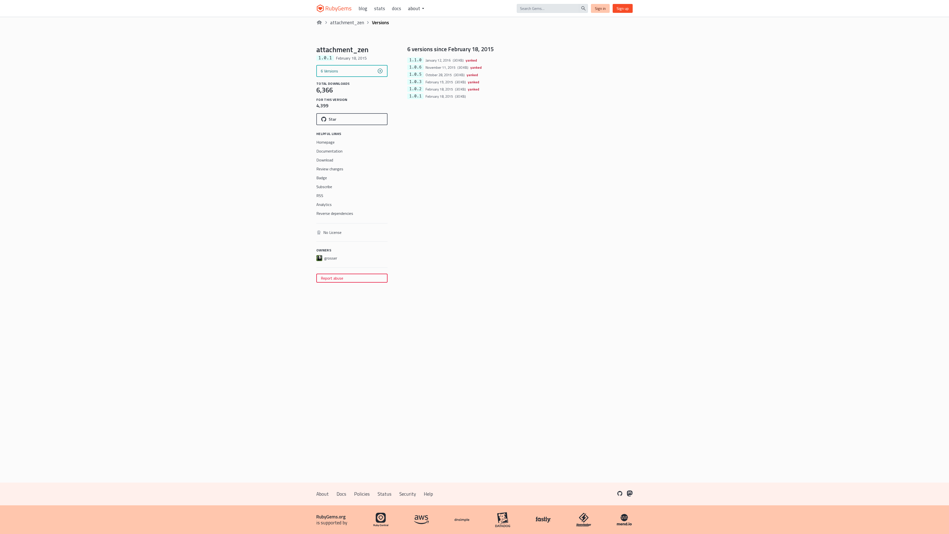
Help (428, 493)
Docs (396, 8)
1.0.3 (415, 81)
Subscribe (324, 187)
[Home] (319, 22)
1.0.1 (415, 96)
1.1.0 (415, 60)
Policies (362, 493)
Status (384, 493)
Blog (363, 8)
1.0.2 (415, 89)
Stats (379, 8)
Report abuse (332, 278)
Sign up (623, 8)
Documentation (329, 151)
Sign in (600, 8)
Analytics (324, 204)
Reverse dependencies (334, 213)
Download (324, 160)
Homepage (325, 142)
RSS (319, 196)
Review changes (329, 169)
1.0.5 (415, 74)
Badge (321, 178)
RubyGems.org (331, 516)
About (322, 493)
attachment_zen (347, 22)
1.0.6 (415, 67)
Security (407, 493)
